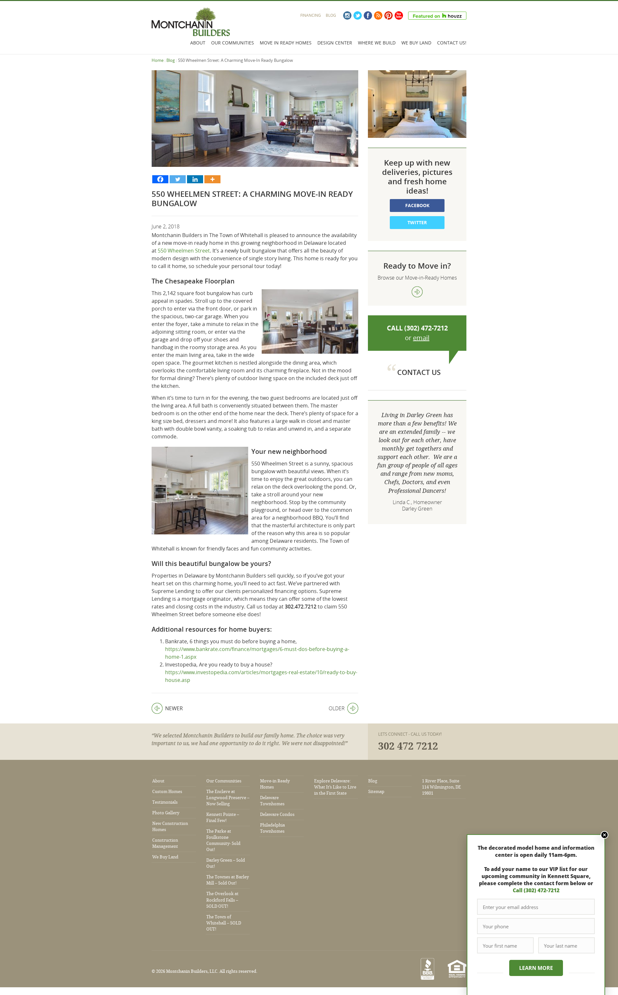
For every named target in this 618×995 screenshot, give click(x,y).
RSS (378, 15)
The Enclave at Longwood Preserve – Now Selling (227, 797)
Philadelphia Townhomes (272, 828)
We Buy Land (416, 43)
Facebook (368, 15)
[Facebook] (160, 179)
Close (604, 835)
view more (417, 291)
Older (337, 708)
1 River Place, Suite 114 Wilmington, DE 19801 (441, 787)
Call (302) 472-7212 (536, 890)
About (197, 43)
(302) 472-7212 (426, 328)
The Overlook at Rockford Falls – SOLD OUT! (222, 899)
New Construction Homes (170, 826)
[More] (212, 179)
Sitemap (376, 791)
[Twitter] (178, 179)
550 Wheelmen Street (184, 250)
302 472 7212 (408, 746)
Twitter (357, 15)
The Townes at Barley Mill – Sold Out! (227, 880)
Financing (310, 15)
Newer (167, 708)
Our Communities (232, 43)
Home (158, 60)
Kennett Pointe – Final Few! (222, 817)
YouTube (399, 15)
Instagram (347, 15)
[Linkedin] (195, 179)
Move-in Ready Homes (275, 784)
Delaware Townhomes (272, 800)
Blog (331, 15)
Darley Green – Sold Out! (225, 863)
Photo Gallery (165, 812)
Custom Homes (167, 791)
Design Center (334, 43)
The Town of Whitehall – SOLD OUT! (223, 923)
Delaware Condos (277, 814)
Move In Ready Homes (286, 43)
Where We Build (377, 43)
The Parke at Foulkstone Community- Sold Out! (223, 840)
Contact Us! (451, 43)
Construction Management (165, 843)
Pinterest (388, 15)
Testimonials (165, 802)
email (421, 337)
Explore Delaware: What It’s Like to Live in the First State (335, 787)
